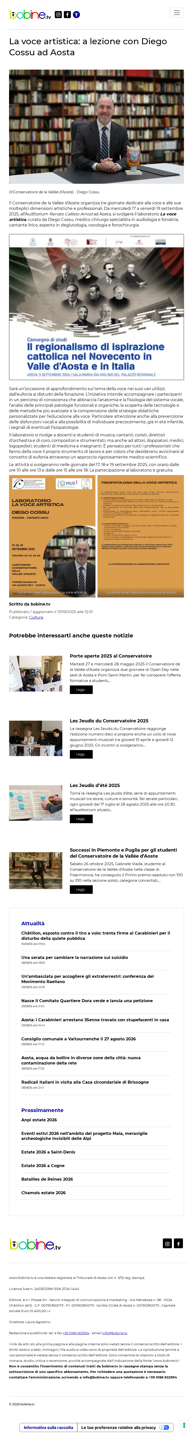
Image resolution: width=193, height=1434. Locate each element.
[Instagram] (58, 14)
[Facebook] (67, 14)
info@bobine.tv (114, 1333)
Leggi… (81, 689)
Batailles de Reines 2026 (47, 1179)
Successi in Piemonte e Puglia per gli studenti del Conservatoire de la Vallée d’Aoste (123, 853)
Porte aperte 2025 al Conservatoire (111, 656)
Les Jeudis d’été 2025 (95, 785)
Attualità (32, 923)
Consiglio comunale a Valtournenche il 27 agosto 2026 (78, 1039)
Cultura (36, 617)
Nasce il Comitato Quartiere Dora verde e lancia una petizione (87, 1000)
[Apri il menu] (177, 13)
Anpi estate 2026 (39, 1120)
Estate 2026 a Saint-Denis (48, 1152)
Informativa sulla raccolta (48, 1427)
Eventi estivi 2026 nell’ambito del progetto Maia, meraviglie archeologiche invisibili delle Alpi (84, 1136)
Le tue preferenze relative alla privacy (118, 1427)
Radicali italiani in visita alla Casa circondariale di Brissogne (85, 1082)
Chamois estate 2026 (43, 1192)
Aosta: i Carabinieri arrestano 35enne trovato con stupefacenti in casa (95, 1019)
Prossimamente (42, 1110)
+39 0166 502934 (76, 1333)
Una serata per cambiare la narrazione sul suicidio (74, 957)
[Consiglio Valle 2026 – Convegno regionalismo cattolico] (96, 307)
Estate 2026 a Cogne (43, 1165)
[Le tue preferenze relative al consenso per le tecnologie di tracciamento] (184, 1425)
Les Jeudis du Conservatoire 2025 (109, 721)
